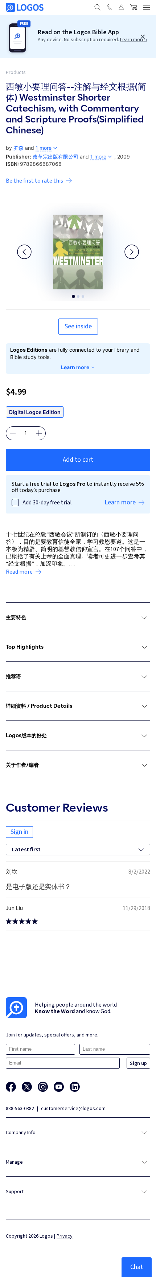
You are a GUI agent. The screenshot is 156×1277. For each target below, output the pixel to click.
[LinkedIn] (75, 1087)
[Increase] (39, 433)
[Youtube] (59, 1087)
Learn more (75, 367)
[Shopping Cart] (133, 7)
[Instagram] (43, 1087)
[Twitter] (27, 1087)
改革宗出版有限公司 (55, 156)
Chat (136, 1267)
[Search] (97, 7)
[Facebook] (11, 1087)
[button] (24, 252)
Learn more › (133, 39)
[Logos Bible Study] (25, 7)
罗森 (18, 148)
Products (16, 72)
